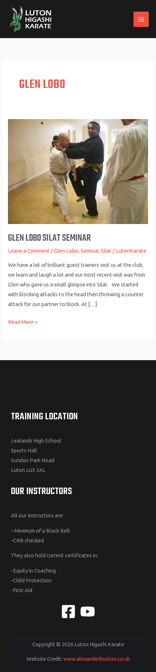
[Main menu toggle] (141, 19)
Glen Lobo (66, 251)
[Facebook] (68, 611)
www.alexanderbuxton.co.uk (96, 659)
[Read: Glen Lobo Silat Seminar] (78, 171)
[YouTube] (87, 611)
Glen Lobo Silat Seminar (49, 238)
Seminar (90, 251)
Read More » (22, 321)
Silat (106, 251)
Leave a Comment (29, 251)
